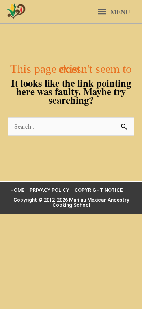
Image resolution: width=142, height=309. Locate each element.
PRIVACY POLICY (49, 190)
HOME (17, 190)
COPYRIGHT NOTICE (99, 190)
